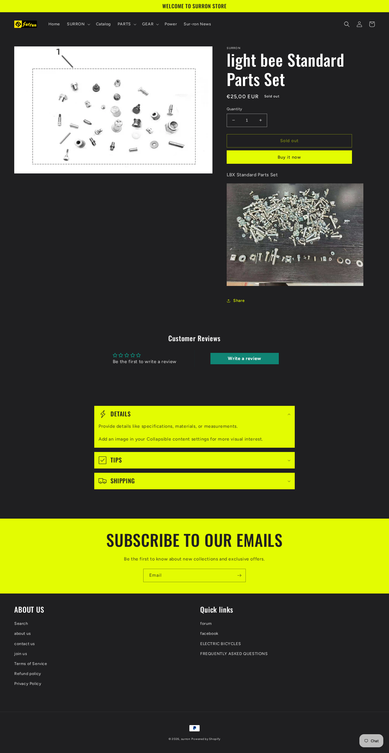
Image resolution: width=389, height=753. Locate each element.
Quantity (234, 109)
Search (21, 623)
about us (22, 633)
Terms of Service (30, 663)
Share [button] (239, 300)
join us (20, 653)
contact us (24, 643)
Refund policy (27, 673)
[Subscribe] (239, 575)
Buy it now (289, 157)
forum (206, 623)
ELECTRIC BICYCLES (220, 643)
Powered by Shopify (205, 739)
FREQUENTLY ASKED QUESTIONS (234, 653)
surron (186, 739)
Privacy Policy (27, 683)
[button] (78, 24)
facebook (209, 633)
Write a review (244, 358)
